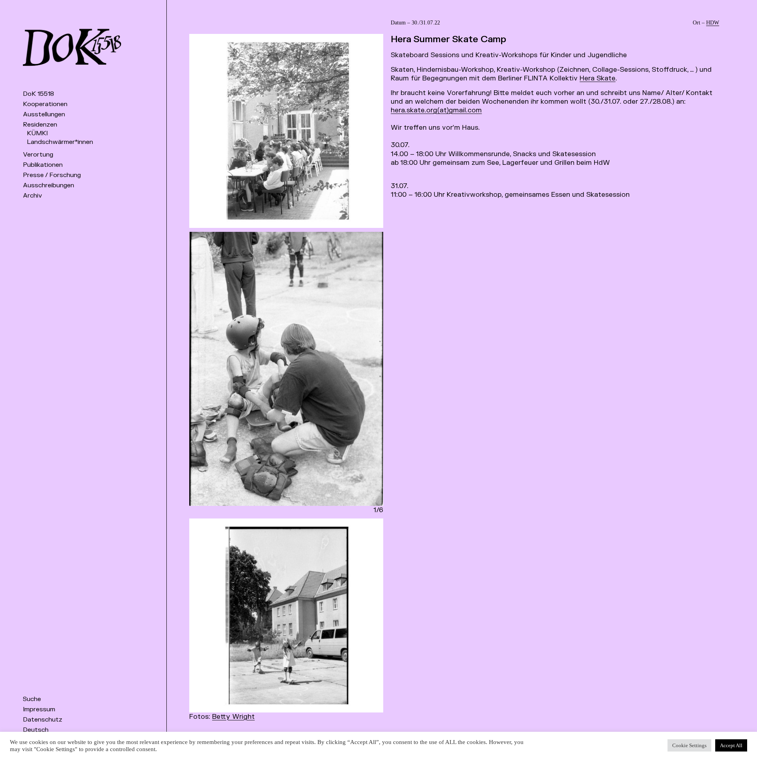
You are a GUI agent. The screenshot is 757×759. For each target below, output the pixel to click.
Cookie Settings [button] (689, 745)
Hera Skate (597, 78)
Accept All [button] (731, 745)
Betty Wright (233, 716)
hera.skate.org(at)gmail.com (436, 110)
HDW (712, 23)
